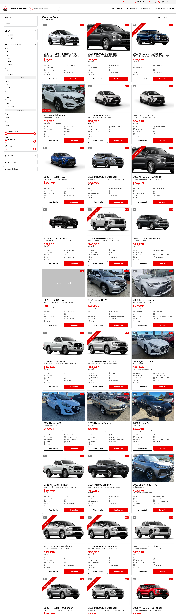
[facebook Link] (173, 2)
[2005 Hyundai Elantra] (108, 406)
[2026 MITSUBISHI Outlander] (108, 345)
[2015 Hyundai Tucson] (63, 98)
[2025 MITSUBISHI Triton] (63, 221)
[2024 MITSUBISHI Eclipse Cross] (63, 37)
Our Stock (131, 9)
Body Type (8, 122)
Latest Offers (145, 9)
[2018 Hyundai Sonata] (153, 345)
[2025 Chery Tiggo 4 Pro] (153, 468)
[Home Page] (5, 8)
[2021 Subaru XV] (153, 406)
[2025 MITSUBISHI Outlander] (108, 37)
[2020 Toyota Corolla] (153, 283)
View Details (53, 79)
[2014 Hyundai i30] (63, 406)
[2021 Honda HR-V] (108, 283)
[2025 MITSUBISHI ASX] (108, 98)
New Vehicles (117, 9)
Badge (7, 114)
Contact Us (74, 79)
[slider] (6, 133)
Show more (20, 77)
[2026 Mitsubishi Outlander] (153, 221)
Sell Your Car (160, 9)
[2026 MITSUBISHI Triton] (63, 345)
